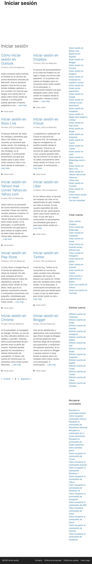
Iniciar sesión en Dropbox (45, 57)
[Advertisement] (46, 23)
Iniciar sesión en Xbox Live (13, 121)
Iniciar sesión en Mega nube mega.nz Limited (78, 117)
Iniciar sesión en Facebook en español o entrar (76, 80)
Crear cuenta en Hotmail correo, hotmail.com (76, 247)
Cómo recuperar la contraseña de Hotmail (77, 528)
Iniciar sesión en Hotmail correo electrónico (76, 103)
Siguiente (26, 379)
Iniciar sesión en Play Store (13, 255)
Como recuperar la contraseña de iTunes (77, 456)
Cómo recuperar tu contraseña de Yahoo (77, 479)
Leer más (22, 105)
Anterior (6, 379)
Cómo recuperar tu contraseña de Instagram (77, 497)
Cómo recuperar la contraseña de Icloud (77, 520)
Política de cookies (71, 560)
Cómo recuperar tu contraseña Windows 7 (77, 471)
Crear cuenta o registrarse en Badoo (75, 279)
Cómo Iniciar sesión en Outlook (11, 59)
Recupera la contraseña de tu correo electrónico (77, 433)
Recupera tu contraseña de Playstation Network (78, 425)
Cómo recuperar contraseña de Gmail (76, 511)
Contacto (38, 560)
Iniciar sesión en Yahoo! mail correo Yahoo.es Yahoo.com (14, 188)
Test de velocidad (77, 200)
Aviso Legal (85, 560)
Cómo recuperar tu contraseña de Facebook (77, 537)
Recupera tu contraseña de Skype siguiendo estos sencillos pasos (76, 445)
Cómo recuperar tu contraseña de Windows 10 (77, 488)
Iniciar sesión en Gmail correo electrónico (76, 88)
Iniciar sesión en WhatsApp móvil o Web (77, 160)
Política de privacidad (52, 560)
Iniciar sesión (8, 111)
